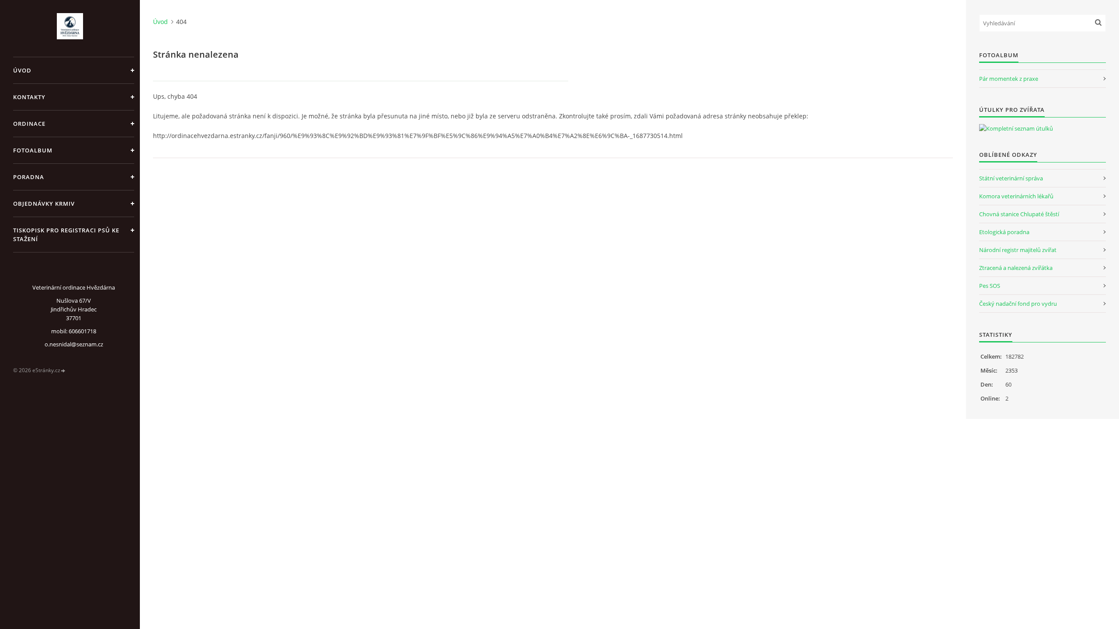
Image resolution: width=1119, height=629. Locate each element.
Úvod (22, 70)
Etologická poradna (1004, 232)
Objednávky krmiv (44, 203)
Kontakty (29, 97)
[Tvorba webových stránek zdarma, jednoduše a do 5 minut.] (63, 370)
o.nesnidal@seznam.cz (74, 344)
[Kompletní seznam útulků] (1016, 128)
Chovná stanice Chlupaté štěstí (1019, 214)
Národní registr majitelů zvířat (1017, 250)
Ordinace (29, 124)
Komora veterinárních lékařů (1016, 196)
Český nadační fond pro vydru (1018, 304)
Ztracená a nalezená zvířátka (1016, 268)
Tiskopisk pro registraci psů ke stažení (66, 234)
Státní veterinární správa (1011, 178)
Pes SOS (989, 286)
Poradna (28, 177)
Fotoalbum (32, 150)
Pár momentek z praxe (1008, 79)
